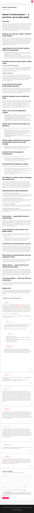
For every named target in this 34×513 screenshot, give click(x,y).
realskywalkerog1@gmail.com (16, 304)
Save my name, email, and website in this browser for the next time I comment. (15, 489)
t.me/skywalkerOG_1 (14, 313)
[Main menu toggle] (32, 1)
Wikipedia (26, 274)
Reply (31, 319)
